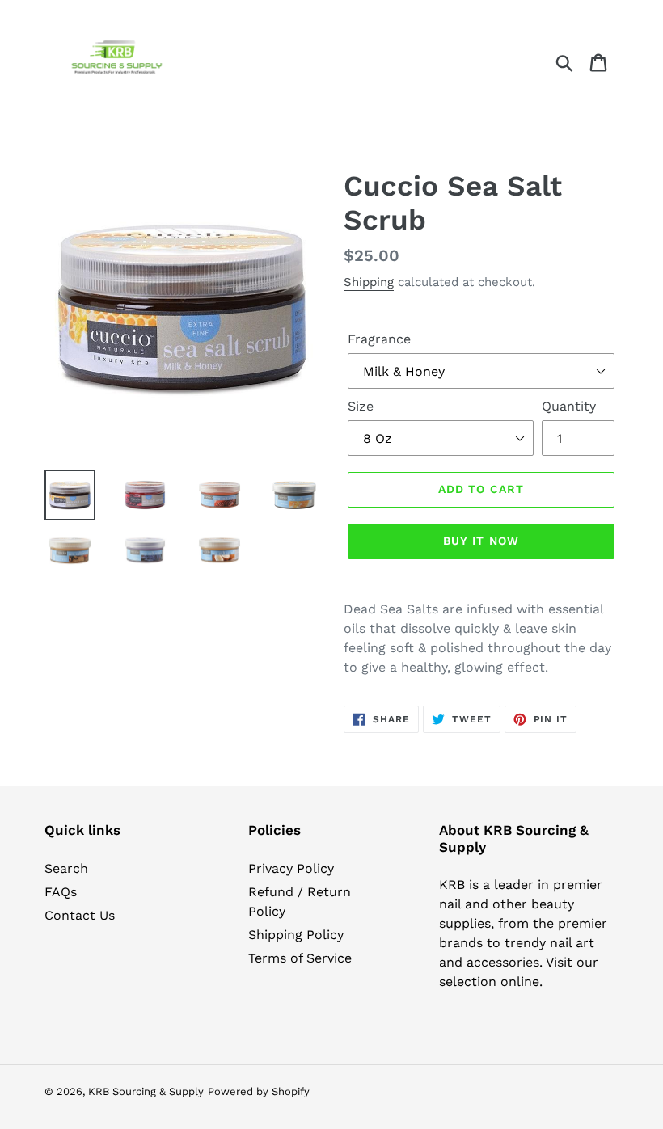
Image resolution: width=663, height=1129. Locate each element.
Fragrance (379, 339)
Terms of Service (300, 958)
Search (66, 868)
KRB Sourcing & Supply (146, 1091)
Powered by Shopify (259, 1091)
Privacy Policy (291, 868)
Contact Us (79, 915)
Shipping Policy (296, 934)
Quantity (569, 406)
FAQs (60, 891)
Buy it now (481, 540)
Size (361, 406)
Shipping (369, 282)
